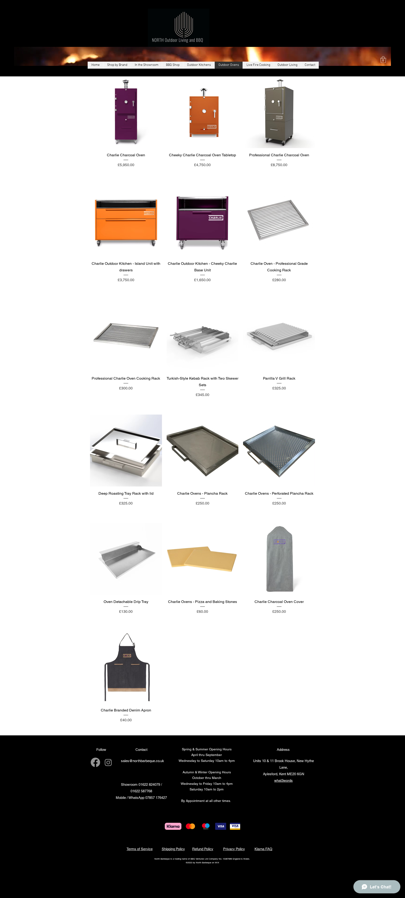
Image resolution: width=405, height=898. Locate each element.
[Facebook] (95, 762)
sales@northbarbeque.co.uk (142, 761)
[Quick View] (126, 112)
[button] (383, 59)
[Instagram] (108, 762)
